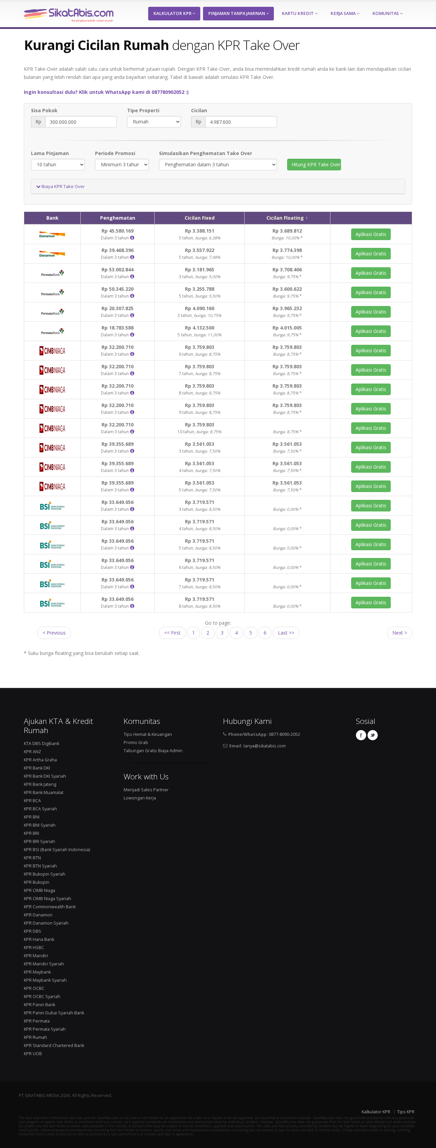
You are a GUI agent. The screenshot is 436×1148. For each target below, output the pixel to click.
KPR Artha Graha (40, 760)
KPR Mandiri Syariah (44, 964)
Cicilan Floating (285, 218)
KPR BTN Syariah (40, 866)
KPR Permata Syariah (45, 1029)
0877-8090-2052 (284, 734)
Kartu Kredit (298, 13)
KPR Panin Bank (39, 1005)
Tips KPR (406, 1112)
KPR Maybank (37, 972)
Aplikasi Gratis (371, 234)
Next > (399, 632)
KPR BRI (31, 833)
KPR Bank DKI (37, 768)
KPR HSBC (34, 947)
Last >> (286, 632)
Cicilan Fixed (200, 218)
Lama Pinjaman (50, 153)
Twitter (373, 735)
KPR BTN (32, 858)
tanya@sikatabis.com (265, 746)
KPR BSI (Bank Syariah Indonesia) (57, 849)
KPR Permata (37, 1021)
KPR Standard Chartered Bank (54, 1045)
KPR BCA (32, 801)
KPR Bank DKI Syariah (45, 776)
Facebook (361, 735)
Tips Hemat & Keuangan (148, 734)
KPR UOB (33, 1054)
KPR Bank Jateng (40, 784)
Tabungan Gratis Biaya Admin (153, 751)
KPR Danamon (38, 915)
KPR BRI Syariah (39, 841)
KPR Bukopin (36, 882)
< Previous (54, 632)
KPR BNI (32, 817)
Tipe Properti (143, 110)
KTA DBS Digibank (41, 743)
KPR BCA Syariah (40, 809)
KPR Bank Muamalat (43, 792)
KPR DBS (32, 931)
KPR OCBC (34, 988)
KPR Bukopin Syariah (44, 874)
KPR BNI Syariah (40, 825)
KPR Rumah (35, 1037)
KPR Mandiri (36, 956)
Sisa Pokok (44, 110)
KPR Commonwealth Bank (50, 907)
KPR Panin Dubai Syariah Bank (54, 1013)
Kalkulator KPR (172, 13)
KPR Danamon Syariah (46, 923)
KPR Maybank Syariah (45, 980)
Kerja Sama (343, 13)
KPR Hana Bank (39, 939)
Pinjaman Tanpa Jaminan (237, 13)
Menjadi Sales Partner (146, 790)
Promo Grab (136, 742)
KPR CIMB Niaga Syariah (47, 898)
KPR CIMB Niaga (39, 890)
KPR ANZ (32, 752)
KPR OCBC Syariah (42, 996)
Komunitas (386, 13)
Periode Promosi (115, 153)
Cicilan (199, 110)
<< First (172, 632)
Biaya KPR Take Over (63, 186)
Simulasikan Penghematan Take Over (205, 153)
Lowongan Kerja (140, 798)
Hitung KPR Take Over (316, 164)
